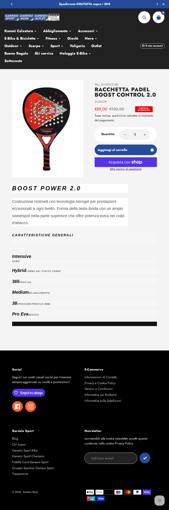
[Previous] (12, 4)
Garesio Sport (30, 492)
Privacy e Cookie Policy (100, 383)
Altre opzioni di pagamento (126, 169)
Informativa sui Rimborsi (100, 395)
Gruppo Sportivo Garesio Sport (33, 468)
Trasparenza (20, 473)
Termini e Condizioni (98, 389)
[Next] (157, 4)
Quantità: (108, 134)
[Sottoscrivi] (145, 458)
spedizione (119, 116)
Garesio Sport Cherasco (28, 456)
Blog (15, 438)
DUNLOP (101, 101)
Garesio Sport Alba (25, 450)
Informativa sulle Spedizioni (102, 400)
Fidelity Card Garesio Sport (30, 462)
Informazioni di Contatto (100, 377)
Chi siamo (19, 444)
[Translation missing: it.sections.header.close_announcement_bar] (163, 4)
